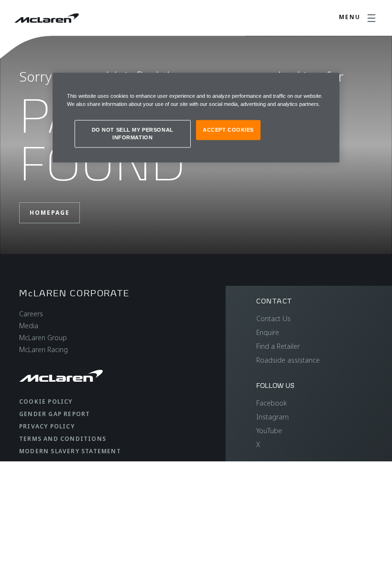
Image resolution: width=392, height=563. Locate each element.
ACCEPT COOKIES (228, 130)
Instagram (272, 416)
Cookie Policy (46, 401)
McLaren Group (43, 337)
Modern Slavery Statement (70, 451)
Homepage (50, 213)
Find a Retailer (278, 346)
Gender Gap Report (54, 414)
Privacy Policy (47, 426)
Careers (31, 313)
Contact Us (273, 318)
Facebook (271, 402)
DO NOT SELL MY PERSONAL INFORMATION (133, 133)
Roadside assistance (288, 360)
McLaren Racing (43, 349)
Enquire (267, 332)
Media (28, 325)
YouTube (269, 430)
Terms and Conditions (62, 439)
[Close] (326, 84)
